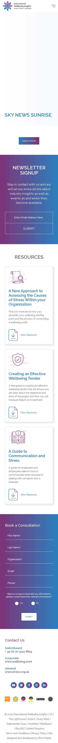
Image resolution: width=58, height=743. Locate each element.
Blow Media (44, 738)
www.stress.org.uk (17, 671)
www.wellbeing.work (18, 661)
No (37, 603)
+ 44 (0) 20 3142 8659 (18, 651)
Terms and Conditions (17, 733)
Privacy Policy (39, 733)
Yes (21, 603)
